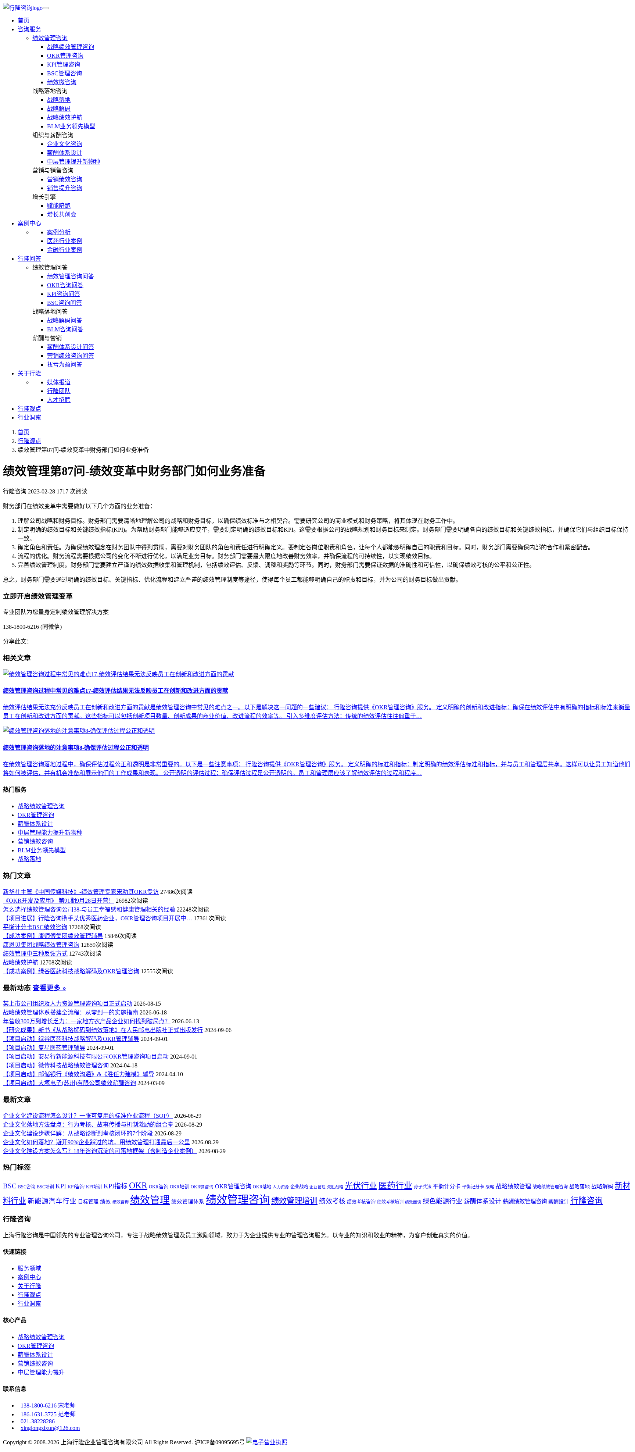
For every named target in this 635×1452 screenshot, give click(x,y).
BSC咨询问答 (64, 303)
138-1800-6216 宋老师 (48, 1405)
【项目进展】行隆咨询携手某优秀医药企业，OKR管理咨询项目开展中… (97, 918)
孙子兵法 (422, 1186)
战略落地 (59, 100)
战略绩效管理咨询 (70, 47)
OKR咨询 (158, 1186)
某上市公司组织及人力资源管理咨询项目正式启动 (67, 1003)
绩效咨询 (120, 1202)
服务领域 (29, 1268)
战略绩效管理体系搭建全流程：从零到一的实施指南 (70, 1012)
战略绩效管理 (513, 1186)
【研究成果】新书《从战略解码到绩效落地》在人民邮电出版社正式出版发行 (103, 1030)
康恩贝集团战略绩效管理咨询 (41, 945)
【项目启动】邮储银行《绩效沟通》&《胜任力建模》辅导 (78, 1074)
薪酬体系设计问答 (70, 347)
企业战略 (299, 1186)
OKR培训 (179, 1186)
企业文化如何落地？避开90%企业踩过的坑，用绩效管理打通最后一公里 (96, 1142)
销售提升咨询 (64, 188)
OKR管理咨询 (65, 56)
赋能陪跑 (59, 206)
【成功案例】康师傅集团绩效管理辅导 (53, 936)
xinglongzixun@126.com (50, 1428)
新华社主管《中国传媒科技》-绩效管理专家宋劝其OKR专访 (81, 892)
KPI (60, 1186)
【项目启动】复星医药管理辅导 (44, 1048)
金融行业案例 (64, 250)
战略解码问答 (64, 320)
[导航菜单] (46, 8)
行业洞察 (29, 417)
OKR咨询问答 (65, 285)
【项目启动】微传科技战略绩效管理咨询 (56, 1065)
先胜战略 (335, 1187)
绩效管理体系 (187, 1202)
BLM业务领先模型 (71, 126)
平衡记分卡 (473, 1186)
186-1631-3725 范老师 (48, 1414)
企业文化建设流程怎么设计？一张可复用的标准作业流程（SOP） (88, 1116)
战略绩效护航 (64, 117)
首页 (23, 20)
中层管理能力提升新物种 (50, 833)
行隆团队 (59, 391)
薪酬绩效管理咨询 (525, 1201)
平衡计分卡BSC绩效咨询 (35, 927)
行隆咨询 (586, 1200)
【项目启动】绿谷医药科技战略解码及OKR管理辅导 (71, 1039)
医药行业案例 (64, 241)
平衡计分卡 (446, 1186)
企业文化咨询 (64, 144)
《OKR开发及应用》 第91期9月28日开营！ (58, 901)
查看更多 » (49, 988)
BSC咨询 (26, 1186)
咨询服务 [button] (29, 29)
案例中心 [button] (29, 223)
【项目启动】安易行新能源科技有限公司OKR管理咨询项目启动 (86, 1056)
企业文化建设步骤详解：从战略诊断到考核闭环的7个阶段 (78, 1133)
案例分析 (59, 232)
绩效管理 (150, 1200)
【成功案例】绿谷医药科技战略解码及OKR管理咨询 (71, 971)
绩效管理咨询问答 (70, 276)
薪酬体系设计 (64, 153)
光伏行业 (361, 1185)
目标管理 (88, 1202)
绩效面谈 (413, 1202)
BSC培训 (45, 1186)
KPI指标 (116, 1186)
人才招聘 (59, 400)
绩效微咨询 (61, 82)
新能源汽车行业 (52, 1201)
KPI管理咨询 (63, 64)
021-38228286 (38, 1421)
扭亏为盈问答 (64, 364)
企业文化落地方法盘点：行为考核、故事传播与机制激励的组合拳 (88, 1124)
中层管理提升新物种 (73, 161)
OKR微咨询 (202, 1187)
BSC (10, 1186)
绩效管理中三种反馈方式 (35, 953)
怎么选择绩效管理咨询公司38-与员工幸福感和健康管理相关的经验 (89, 909)
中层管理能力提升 (41, 1372)
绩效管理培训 (294, 1200)
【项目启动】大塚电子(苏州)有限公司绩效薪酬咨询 (69, 1083)
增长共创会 (61, 214)
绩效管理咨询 (50, 38)
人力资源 (281, 1187)
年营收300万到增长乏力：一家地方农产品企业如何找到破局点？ (87, 1021)
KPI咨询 (76, 1186)
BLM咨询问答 (65, 329)
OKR (138, 1185)
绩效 (105, 1202)
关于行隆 (29, 1286)
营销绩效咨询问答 (70, 356)
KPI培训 (94, 1186)
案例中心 (29, 1277)
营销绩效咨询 (64, 179)
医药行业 (395, 1185)
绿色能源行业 (442, 1201)
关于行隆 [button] (29, 373)
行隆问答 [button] (29, 259)
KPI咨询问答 (63, 294)
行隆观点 (29, 409)
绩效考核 (332, 1201)
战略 (489, 1187)
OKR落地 (262, 1186)
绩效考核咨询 (361, 1202)
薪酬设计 (558, 1202)
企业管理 (317, 1187)
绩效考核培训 (390, 1202)
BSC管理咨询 (64, 73)
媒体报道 (59, 382)
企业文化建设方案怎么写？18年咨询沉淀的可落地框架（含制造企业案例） (100, 1151)
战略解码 (59, 109)
